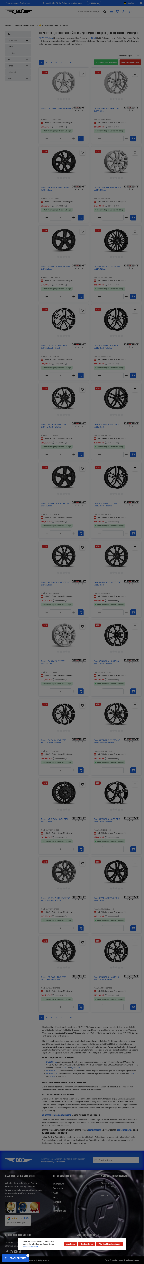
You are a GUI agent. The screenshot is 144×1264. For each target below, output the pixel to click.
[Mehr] (136, 11)
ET (9, 59)
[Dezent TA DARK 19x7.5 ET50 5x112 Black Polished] (63, 319)
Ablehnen (70, 1244)
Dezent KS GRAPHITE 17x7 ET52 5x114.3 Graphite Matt (55, 899)
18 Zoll (132, 1073)
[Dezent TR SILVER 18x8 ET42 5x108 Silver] (116, 82)
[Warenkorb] (130, 11)
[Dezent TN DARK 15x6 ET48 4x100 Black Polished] (116, 635)
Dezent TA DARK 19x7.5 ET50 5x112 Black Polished (54, 346)
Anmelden (10, 3)
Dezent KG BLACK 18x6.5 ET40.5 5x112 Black (55, 267)
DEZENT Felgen (46, 38)
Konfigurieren (87, 1244)
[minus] (47, 138)
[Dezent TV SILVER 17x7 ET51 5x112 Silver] (63, 635)
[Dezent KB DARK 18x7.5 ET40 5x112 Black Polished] (116, 793)
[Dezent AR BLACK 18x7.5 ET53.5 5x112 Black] (63, 556)
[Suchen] (104, 11)
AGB (55, 1192)
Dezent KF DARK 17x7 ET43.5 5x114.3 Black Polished (107, 741)
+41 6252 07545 (13, 1242)
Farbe (10, 65)
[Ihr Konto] (124, 11)
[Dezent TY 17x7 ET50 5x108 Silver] (63, 82)
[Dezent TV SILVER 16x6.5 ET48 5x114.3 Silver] (116, 161)
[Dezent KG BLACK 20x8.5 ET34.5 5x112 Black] (63, 477)
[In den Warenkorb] (81, 138)
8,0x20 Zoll (76, 1067)
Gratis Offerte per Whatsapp (106, 62)
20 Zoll (52, 1076)
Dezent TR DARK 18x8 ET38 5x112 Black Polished (106, 346)
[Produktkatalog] (117, 11)
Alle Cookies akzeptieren (109, 1244)
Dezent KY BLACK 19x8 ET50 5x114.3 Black (107, 267)
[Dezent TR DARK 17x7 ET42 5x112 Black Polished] (116, 477)
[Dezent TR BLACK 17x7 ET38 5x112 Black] (116, 398)
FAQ (55, 1197)
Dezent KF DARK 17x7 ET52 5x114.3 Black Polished (53, 425)
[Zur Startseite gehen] (18, 11)
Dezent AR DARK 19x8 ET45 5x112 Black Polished (53, 978)
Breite (10, 46)
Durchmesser (14, 40)
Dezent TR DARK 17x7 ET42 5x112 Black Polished (106, 504)
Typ (9, 34)
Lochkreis (12, 53)
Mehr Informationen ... (31, 1246)
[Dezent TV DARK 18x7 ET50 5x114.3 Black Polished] (63, 714)
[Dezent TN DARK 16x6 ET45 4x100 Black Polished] (116, 950)
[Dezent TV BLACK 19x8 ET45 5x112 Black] (116, 871)
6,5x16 (65, 1067)
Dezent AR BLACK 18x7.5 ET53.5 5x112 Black (55, 583)
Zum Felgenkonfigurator (130, 62)
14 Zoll (93, 38)
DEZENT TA (51, 1062)
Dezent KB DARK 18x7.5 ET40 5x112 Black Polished (107, 820)
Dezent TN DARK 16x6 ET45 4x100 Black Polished (106, 978)
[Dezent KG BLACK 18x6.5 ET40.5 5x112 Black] (63, 240)
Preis (10, 78)
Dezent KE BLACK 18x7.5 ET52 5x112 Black (54, 820)
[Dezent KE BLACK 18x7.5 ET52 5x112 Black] (63, 793)
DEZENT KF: (51, 1070)
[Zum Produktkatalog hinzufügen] (82, 74)
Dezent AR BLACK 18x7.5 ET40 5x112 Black (107, 583)
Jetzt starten (94, 3)
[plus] (74, 138)
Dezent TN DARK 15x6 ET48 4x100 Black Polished (106, 662)
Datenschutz (59, 1188)
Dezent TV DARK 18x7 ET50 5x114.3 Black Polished (53, 741)
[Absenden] (135, 1160)
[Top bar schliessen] (141, 2)
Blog (55, 1206)
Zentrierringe (94, 1130)
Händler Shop (59, 1210)
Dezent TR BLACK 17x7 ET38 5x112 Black (106, 425)
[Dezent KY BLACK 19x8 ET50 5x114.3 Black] (116, 240)
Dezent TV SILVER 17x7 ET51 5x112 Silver (54, 662)
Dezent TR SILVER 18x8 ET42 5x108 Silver (106, 109)
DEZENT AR (51, 1073)
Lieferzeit (12, 72)
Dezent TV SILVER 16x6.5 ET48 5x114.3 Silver (107, 188)
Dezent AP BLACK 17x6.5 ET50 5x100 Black (54, 188)
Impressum (58, 1183)
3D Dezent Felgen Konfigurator (56, 1115)
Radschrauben (124, 1130)
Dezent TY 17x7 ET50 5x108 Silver (56, 108)
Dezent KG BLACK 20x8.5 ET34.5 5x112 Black (55, 504)
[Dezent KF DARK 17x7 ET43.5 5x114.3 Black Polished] (116, 714)
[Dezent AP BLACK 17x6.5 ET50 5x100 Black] (63, 161)
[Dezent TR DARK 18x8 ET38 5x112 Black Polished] (116, 319)
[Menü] (111, 11)
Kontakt (57, 1201)
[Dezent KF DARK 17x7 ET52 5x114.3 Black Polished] (63, 398)
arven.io (46, 1260)
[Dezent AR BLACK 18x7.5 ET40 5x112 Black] (116, 556)
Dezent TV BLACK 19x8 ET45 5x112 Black (106, 899)
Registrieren (25, 3)
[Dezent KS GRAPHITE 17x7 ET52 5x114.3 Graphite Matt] (63, 871)
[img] (78, 108)
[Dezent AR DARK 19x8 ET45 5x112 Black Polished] (63, 950)
